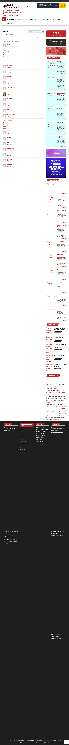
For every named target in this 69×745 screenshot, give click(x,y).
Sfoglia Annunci (11, 19)
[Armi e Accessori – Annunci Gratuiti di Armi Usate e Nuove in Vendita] (4, 19)
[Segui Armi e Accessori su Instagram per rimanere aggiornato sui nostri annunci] (58, 581)
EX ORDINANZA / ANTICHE (25, 433)
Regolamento (6, 1)
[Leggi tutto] (63, 73)
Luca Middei (9, 65)
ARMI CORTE (22, 429)
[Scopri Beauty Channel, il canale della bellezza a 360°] (56, 153)
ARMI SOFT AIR (23, 439)
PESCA (21, 447)
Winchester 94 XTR (61, 197)
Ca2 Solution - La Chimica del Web (53, 740)
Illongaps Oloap (10, 164)
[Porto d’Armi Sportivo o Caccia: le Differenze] (49, 358)
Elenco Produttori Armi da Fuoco (41, 1)
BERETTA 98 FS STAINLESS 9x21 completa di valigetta (61, 256)
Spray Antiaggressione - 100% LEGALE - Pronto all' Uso (60, 63)
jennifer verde (10, 44)
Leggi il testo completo (51, 388)
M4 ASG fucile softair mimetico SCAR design (61, 227)
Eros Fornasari (10, 109)
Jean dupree (9, 120)
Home (4, 27)
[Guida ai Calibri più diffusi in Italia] (49, 339)
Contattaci (52, 1)
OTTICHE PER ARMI (24, 443)
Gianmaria (9, 103)
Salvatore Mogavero (11, 87)
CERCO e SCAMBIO (24, 451)
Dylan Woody (9, 132)
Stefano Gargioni (10, 71)
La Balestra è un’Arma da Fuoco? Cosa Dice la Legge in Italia (60, 346)
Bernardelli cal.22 (60, 184)
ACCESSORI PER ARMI (24, 445)
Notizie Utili (42, 19)
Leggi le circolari (55, 419)
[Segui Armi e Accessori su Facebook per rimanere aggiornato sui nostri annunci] (58, 478)
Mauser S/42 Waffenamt (59, 283)
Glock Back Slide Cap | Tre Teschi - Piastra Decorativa (61, 310)
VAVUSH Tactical (10, 50)
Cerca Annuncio (33, 19)
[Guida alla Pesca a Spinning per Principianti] (49, 331)
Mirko (8, 142)
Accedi (49, 19)
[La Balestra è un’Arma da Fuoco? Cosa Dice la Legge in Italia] (49, 348)
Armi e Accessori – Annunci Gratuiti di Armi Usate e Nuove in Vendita (12, 12)
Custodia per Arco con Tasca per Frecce (60, 110)
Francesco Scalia (10, 93)
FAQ (17, 1)
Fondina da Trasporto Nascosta (60, 123)
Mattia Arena (9, 98)
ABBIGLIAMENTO (23, 449)
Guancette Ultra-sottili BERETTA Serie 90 (61, 296)
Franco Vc (9, 76)
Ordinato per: (33, 38)
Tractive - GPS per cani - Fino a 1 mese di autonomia (61, 138)
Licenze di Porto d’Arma (42, 435)
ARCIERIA (22, 435)
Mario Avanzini (10, 159)
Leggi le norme (49, 402)
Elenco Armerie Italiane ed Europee (26, 1)
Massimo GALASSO (11, 148)
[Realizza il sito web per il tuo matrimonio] (56, 51)
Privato (8, 82)
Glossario (13, 1)
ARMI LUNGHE (23, 431)
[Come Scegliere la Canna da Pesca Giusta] (49, 367)
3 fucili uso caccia (60, 269)
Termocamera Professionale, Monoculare (61, 78)
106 (41, 41)
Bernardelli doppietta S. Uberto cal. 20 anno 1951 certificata (61, 212)
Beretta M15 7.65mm (61, 241)
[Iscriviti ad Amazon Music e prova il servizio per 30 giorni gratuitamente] (56, 167)
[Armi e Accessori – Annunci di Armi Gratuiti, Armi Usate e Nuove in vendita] (11, 478)
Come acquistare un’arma (42, 430)
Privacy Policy (39, 441)
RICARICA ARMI (23, 441)
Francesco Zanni (10, 137)
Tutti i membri (8, 34)
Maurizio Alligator (11, 114)
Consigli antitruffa (41, 437)
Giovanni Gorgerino (11, 153)
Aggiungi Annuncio (22, 19)
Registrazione (56, 19)
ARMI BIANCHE (23, 437)
